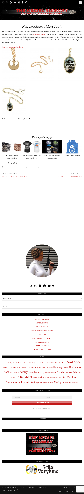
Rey (46, 377)
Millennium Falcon (50, 372)
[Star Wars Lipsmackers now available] (52, 146)
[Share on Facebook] (8, 163)
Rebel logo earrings (39, 34)
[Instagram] (7, 3)
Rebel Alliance (32, 167)
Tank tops (35, 382)
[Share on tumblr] (17, 163)
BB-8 (17, 362)
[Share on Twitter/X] (11, 163)
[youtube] (49, 286)
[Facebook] (19, 3)
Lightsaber (31, 372)
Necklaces (22, 167)
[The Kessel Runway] (42, 9)
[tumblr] (23, 3)
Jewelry (15, 167)
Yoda (41, 167)
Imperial (15, 372)
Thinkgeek (59, 382)
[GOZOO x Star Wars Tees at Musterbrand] (32, 146)
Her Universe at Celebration (69, 175)
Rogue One (51, 377)
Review (41, 376)
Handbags (58, 367)
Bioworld (22, 363)
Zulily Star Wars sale (72, 155)
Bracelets (49, 362)
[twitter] (31, 286)
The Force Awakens (46, 382)
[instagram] (35, 286)
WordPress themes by (70, 491)
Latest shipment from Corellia (42, 330)
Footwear (49, 367)
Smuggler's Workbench (42, 350)
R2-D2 (19, 377)
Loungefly (39, 372)
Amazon (5, 363)
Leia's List (42, 334)
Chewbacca (62, 363)
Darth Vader (74, 362)
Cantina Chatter (42, 323)
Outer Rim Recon (42, 346)
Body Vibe (35, 363)
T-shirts (25, 382)
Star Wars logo (69, 376)
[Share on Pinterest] (14, 163)
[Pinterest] (11, 3)
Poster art (70, 372)
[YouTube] (15, 3)
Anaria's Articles (42, 319)
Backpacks (11, 363)
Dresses (11, 367)
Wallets (72, 382)
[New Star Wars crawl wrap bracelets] (11, 146)
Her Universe (75, 367)
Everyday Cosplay (27, 367)
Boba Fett (28, 363)
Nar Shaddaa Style (42, 342)
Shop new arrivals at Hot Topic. (12, 47)
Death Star (4, 367)
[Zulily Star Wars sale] (72, 146)
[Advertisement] (39, 127)
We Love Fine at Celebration (14, 175)
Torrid (66, 382)
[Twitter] (3, 3)
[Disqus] (42, 210)
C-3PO (55, 362)
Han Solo (66, 367)
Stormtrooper (13, 382)
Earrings (17, 367)
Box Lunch (43, 363)
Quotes (13, 377)
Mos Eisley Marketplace (42, 338)
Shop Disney (58, 377)
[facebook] (40, 286)
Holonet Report (42, 327)
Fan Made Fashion (40, 367)
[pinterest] (44, 286)
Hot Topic (7, 167)
